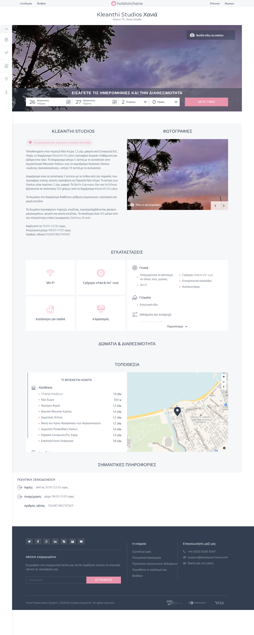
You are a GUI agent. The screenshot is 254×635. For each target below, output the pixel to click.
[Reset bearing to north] (223, 387)
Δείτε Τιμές (206, 102)
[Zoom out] (223, 381)
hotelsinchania (130, 3)
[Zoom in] (223, 376)
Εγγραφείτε (103, 580)
